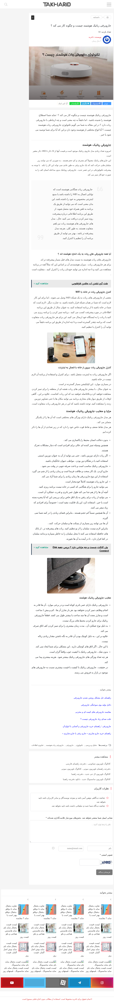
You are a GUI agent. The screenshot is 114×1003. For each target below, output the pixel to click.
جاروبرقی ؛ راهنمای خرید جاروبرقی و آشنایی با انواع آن (87, 726)
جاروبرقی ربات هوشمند (55, 745)
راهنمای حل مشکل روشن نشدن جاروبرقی (92, 698)
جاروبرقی (69, 745)
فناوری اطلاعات (37, 745)
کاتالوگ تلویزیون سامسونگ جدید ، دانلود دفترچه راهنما (86, 779)
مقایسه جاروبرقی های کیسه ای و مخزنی (93, 712)
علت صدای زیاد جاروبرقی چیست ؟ (95, 719)
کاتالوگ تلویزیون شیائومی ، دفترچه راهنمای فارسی (88, 764)
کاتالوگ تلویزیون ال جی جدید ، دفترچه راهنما (90, 774)
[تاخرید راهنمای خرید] (57, 4)
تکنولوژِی (79, 745)
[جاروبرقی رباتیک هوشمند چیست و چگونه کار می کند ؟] (71, 73)
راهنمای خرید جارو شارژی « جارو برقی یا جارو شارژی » (86, 733)
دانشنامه (96, 17)
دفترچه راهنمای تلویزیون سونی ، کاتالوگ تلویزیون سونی (85, 769)
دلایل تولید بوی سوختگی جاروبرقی (96, 705)
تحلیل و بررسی (91, 745)
